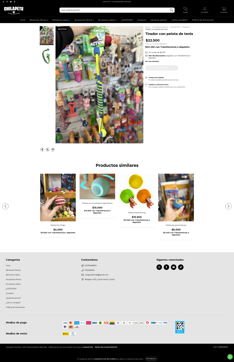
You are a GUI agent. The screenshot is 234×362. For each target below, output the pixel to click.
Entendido (151, 359)
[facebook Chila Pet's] (7, 2)
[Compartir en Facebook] (42, 151)
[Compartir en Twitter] (48, 151)
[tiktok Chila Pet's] (14, 2)
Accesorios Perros (84, 20)
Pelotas (185, 27)
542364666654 (91, 265)
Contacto (141, 20)
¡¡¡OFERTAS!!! (127, 20)
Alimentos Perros (38, 20)
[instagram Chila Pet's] (3, 2)
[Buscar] (171, 10)
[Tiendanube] (220, 347)
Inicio (22, 20)
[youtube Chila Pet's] (11, 2)
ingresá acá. (88, 347)
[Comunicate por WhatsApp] (230, 357)
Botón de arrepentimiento (106, 347)
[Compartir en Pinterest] (53, 151)
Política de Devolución (203, 20)
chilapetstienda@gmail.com (97, 275)
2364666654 (90, 270)
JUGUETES (175, 27)
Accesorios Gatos (106, 20)
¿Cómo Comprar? (179, 20)
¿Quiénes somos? (158, 20)
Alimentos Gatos (60, 20)
